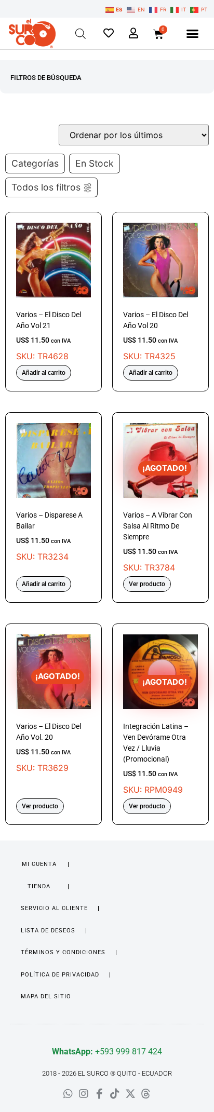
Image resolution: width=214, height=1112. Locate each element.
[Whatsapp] (68, 1094)
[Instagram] (83, 1094)
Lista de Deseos (48, 930)
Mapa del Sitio (46, 996)
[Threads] (146, 1094)
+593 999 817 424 (107, 1051)
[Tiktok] (115, 1094)
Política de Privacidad (60, 974)
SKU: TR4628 (48, 335)
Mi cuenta (39, 864)
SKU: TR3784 (157, 518)
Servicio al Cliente (54, 908)
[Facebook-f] (99, 1094)
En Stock (94, 163)
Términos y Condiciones (63, 952)
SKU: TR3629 (48, 722)
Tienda (39, 886)
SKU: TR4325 (155, 335)
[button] (192, 34)
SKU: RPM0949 (156, 736)
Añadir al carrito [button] (43, 372)
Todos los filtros (46, 187)
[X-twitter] (130, 1094)
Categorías (35, 163)
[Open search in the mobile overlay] (80, 33)
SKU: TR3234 (49, 536)
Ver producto (147, 584)
